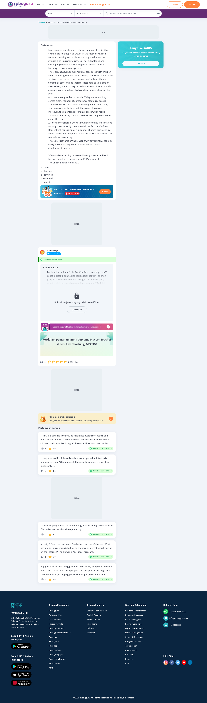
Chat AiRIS (141, 63)
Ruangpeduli (54, 663)
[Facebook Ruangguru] (171, 662)
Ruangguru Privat (57, 659)
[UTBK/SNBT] (85, 4)
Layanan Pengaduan (134, 632)
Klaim (105, 191)
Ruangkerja (92, 623)
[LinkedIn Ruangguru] (190, 662)
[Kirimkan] (107, 13)
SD (38, 4)
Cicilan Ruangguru (133, 619)
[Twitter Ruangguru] (177, 662)
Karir (127, 663)
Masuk (192, 4)
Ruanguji (53, 637)
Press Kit (129, 654)
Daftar (175, 4)
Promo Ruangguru (133, 623)
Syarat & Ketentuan (134, 637)
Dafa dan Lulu (55, 619)
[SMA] (68, 4)
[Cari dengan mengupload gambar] (158, 13)
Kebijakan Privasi (133, 641)
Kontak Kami (131, 650)
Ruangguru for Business (60, 632)
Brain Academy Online (97, 610)
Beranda (41, 22)
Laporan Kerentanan (134, 628)
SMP (51, 4)
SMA (63, 4)
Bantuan (129, 659)
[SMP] (56, 4)
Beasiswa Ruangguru (134, 615)
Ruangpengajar (56, 654)
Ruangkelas (54, 645)
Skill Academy (93, 619)
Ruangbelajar (55, 650)
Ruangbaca (54, 641)
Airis (51, 667)
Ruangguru (54, 610)
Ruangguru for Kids (57, 628)
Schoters (91, 628)
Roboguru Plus (55, 615)
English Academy (94, 615)
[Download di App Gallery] (27, 683)
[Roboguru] (21, 4)
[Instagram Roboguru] (165, 662)
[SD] (43, 4)
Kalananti (91, 632)
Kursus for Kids (56, 623)
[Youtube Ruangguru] (184, 662)
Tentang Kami (131, 645)
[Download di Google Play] (27, 646)
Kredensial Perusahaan (135, 610)
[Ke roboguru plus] (76, 327)
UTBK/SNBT (77, 4)
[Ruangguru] (16, 606)
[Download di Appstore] (27, 674)
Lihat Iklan (77, 309)
